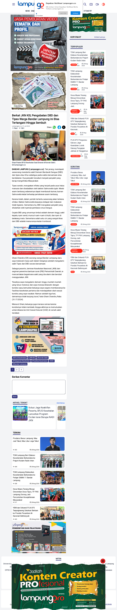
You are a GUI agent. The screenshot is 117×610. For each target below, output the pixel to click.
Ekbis (33, 11)
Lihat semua (61, 403)
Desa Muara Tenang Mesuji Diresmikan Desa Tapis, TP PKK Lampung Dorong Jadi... (78, 100)
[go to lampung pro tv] (97, 4)
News (27, 11)
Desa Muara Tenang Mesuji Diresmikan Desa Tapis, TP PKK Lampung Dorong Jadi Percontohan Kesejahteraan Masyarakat (26, 494)
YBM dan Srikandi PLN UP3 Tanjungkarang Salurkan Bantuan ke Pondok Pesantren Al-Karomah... (79, 124)
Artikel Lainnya (99, 37)
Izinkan (75, 13)
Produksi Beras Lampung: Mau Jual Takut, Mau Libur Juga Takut (26, 439)
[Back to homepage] (33, 4)
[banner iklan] (39, 43)
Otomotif (88, 11)
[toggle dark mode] (103, 4)
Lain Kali (63, 13)
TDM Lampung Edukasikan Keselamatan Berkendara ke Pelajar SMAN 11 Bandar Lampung (24, 476)
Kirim (15, 397)
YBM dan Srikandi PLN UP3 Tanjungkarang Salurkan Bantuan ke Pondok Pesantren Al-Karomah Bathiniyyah (25, 512)
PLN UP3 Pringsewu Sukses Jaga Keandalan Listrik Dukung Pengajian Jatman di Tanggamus (79, 145)
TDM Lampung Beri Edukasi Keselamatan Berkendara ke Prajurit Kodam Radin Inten (24, 458)
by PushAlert (39, 15)
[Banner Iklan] (87, 22)
